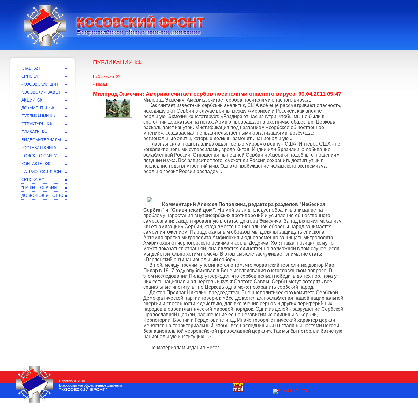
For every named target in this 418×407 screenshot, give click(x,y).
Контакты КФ (35, 163)
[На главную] (45, 25)
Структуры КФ (36, 124)
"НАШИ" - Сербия (39, 187)
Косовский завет (41, 92)
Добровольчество (42, 195)
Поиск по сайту (39, 156)
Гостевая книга (38, 148)
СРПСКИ (29, 76)
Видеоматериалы (41, 140)
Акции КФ (31, 100)
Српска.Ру (32, 179)
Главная (30, 68)
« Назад (100, 84)
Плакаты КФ (34, 132)
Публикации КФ (106, 76)
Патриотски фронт (42, 171)
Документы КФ (37, 108)
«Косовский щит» (40, 84)
